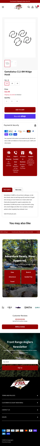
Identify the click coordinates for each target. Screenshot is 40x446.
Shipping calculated (9, 95)
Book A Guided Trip (28, 274)
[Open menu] (3, 7)
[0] (36, 7)
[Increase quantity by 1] (17, 101)
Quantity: (7, 98)
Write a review (20, 327)
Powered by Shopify (6, 442)
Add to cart (20, 110)
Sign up (20, 368)
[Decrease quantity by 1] (7, 101)
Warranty (18, 190)
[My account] (32, 7)
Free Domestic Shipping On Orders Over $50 (20, 1)
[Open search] (29, 7)
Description (7, 190)
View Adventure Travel (12, 277)
